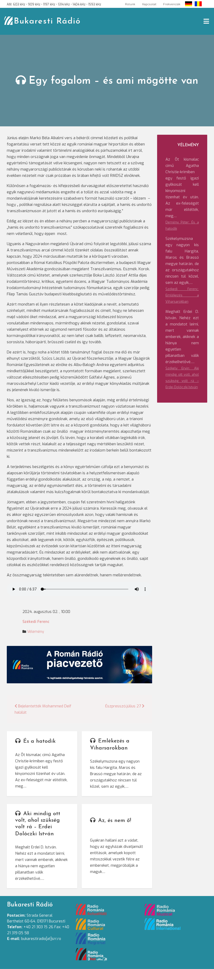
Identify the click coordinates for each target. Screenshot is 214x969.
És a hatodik (39, 741)
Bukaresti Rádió (47, 21)
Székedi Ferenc (35, 621)
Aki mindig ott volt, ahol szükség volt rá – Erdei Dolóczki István (37, 824)
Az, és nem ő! (114, 820)
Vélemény (35, 631)
